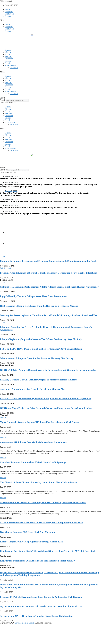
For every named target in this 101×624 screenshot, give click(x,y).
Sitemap (8, 16)
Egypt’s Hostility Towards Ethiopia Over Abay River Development (33, 296)
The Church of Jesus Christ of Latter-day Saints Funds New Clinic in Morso (38, 482)
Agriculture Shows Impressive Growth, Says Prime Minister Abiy (33, 389)
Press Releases (10, 65)
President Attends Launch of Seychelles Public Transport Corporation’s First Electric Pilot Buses (48, 273)
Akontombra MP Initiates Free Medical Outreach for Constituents (33, 442)
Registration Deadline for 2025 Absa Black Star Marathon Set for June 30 (37, 560)
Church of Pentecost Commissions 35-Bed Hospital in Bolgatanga (33, 462)
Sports (7, 54)
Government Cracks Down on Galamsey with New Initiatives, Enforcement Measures (43, 502)
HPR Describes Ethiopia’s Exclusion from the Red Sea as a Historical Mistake (39, 306)
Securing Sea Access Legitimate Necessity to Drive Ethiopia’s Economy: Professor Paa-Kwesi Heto (49, 315)
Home (7, 9)
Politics (8, 61)
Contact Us (9, 14)
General (8, 50)
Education (9, 59)
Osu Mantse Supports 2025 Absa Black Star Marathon (27, 532)
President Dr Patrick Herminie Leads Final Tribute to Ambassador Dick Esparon (41, 597)
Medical (8, 52)
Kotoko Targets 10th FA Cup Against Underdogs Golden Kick (31, 541)
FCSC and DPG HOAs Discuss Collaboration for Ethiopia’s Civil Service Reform (41, 349)
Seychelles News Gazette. (25, 623)
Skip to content (6, 1)
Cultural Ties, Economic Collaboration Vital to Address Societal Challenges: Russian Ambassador (49, 287)
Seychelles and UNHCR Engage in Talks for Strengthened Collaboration (36, 616)
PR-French (14, 68)
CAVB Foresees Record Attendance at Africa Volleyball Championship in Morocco (41, 522)
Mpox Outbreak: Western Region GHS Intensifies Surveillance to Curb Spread (39, 422)
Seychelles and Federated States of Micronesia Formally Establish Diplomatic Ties (41, 606)
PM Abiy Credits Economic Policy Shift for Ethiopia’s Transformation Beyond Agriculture (45, 398)
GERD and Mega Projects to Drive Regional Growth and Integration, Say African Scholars (46, 408)
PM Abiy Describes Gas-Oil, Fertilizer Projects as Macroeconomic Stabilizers (38, 379)
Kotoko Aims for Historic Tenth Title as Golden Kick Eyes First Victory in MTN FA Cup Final (47, 551)
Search (2, 100)
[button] (50, 20)
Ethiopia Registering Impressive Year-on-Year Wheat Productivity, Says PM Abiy (41, 339)
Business (8, 57)
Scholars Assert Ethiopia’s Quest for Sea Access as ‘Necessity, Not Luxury (36, 358)
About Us (9, 12)
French (7, 63)
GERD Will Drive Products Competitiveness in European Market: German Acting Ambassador (48, 370)
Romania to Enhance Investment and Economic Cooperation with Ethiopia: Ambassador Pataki (48, 261)
